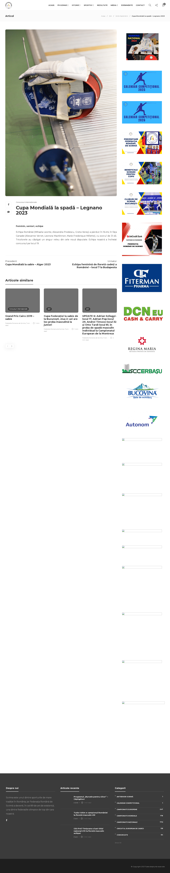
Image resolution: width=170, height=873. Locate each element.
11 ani (67, 329)
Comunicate (140, 835)
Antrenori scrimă (140, 797)
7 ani (28, 323)
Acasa (103, 16)
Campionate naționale (140, 822)
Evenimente (127, 5)
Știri (110, 16)
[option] (22, 307)
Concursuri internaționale (26, 202)
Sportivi (88, 5)
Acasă (51, 5)
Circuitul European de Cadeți (140, 828)
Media (113, 5)
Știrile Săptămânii (122, 16)
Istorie (75, 5)
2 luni (76, 819)
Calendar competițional (140, 803)
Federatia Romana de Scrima (15, 323)
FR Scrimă (62, 5)
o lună (76, 803)
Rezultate (102, 5)
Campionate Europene (140, 809)
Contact (140, 5)
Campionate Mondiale (140, 816)
